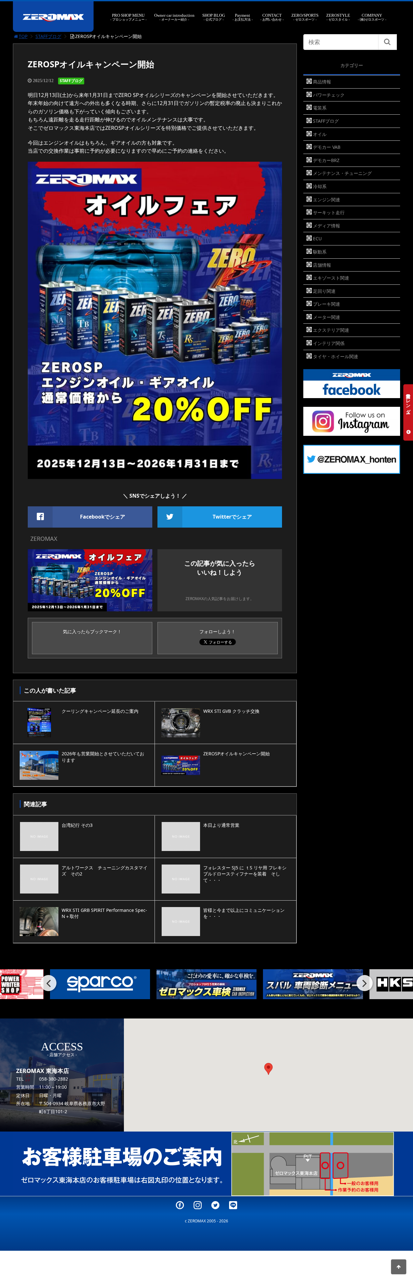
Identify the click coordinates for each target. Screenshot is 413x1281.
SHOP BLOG (213, 17)
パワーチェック (329, 95)
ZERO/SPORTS (304, 17)
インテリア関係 (329, 343)
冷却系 (320, 186)
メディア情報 (326, 226)
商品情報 (322, 82)
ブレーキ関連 (326, 304)
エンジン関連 (326, 199)
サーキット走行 (329, 212)
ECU (317, 238)
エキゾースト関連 (331, 278)
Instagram (198, 1205)
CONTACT (272, 17)
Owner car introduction (174, 17)
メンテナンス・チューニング (342, 173)
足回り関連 (324, 291)
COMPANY (372, 17)
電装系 (320, 108)
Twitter (215, 1205)
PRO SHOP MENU (128, 17)
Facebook (180, 1205)
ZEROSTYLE (338, 17)
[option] (100, 984)
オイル (320, 134)
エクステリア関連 (331, 330)
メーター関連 (326, 317)
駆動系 (320, 252)
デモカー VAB (326, 147)
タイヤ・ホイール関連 (335, 356)
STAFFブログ (48, 36)
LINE (233, 1205)
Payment (243, 17)
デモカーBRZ (326, 160)
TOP (23, 36)
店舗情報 (322, 265)
